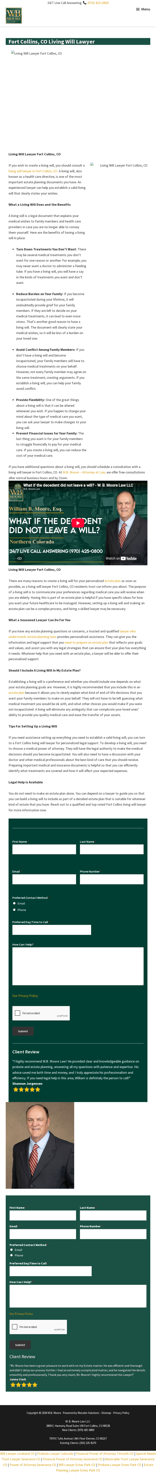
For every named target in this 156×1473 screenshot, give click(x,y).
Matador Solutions (88, 1413)
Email (17, 871)
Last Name (88, 841)
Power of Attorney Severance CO (33, 1465)
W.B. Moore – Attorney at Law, (84, 472)
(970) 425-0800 (98, 3)
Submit (23, 1031)
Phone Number (91, 871)
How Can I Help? (23, 944)
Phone (22, 910)
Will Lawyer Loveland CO (17, 1453)
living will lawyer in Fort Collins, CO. (33, 171)
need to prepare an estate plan (86, 642)
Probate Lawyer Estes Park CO (119, 1465)
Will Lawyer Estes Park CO (77, 1465)
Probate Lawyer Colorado (55, 1453)
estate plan (113, 581)
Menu (145, 9)
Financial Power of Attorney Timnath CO (105, 1453)
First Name (20, 841)
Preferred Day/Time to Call (31, 922)
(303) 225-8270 (88, 1443)
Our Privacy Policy (25, 995)
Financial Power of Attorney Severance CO (73, 1459)
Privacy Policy (121, 1413)
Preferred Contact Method (30, 898)
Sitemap (106, 1413)
